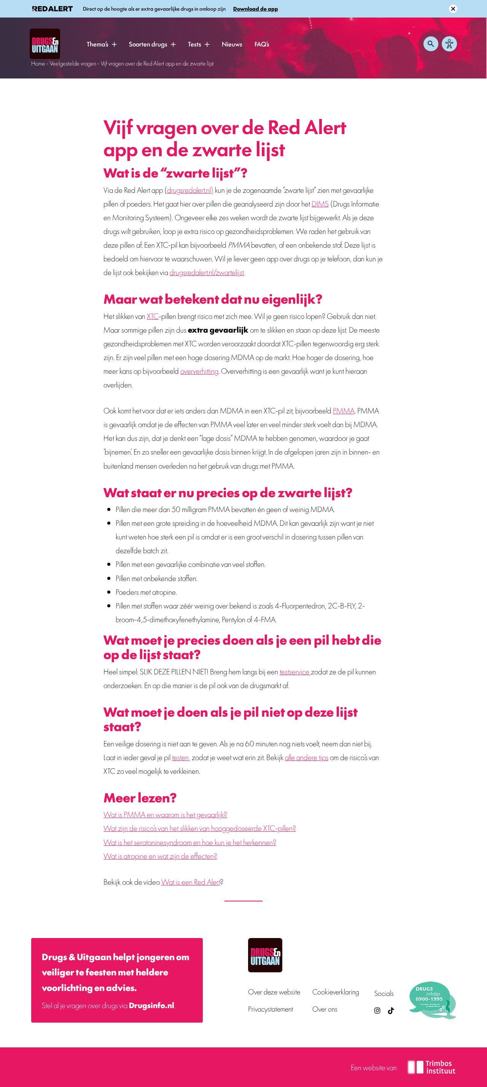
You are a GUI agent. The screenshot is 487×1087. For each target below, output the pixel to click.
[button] (114, 44)
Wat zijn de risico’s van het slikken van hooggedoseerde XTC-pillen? (199, 827)
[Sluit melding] (453, 9)
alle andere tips (306, 756)
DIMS (320, 203)
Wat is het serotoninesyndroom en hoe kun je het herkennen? (189, 841)
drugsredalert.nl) (190, 189)
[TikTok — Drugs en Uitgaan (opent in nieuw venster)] (390, 1010)
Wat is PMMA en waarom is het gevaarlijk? (165, 814)
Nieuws (232, 43)
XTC (153, 315)
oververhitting (199, 370)
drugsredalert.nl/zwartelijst (207, 271)
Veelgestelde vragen (73, 63)
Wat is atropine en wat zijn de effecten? (160, 855)
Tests (194, 43)
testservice (295, 671)
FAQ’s (262, 43)
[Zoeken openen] (431, 43)
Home (38, 63)
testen (180, 756)
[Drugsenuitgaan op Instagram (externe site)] (377, 1010)
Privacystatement (270, 1009)
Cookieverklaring (335, 991)
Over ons (324, 1009)
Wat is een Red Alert (190, 881)
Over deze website (274, 991)
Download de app (255, 8)
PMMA (344, 410)
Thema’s (97, 43)
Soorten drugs (148, 43)
